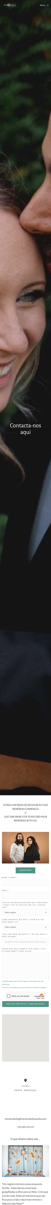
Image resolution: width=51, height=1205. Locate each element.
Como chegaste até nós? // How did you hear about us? (23, 921)
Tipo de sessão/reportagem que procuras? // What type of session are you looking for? (25, 905)
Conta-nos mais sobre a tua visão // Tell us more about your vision (24, 950)
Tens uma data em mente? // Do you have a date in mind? (24, 935)
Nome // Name (10, 877)
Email (5, 890)
